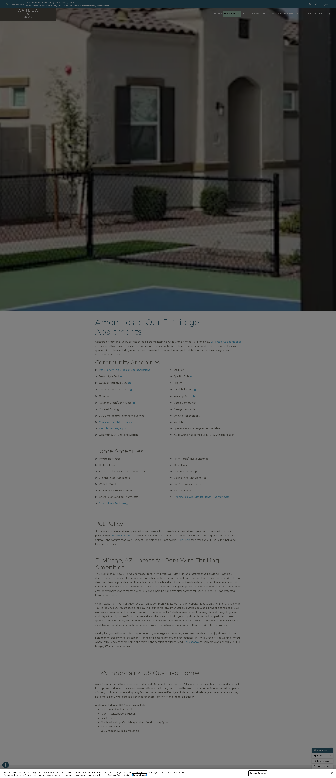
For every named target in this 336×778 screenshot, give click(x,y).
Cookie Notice (139, 775)
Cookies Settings (258, 773)
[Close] (332, 773)
